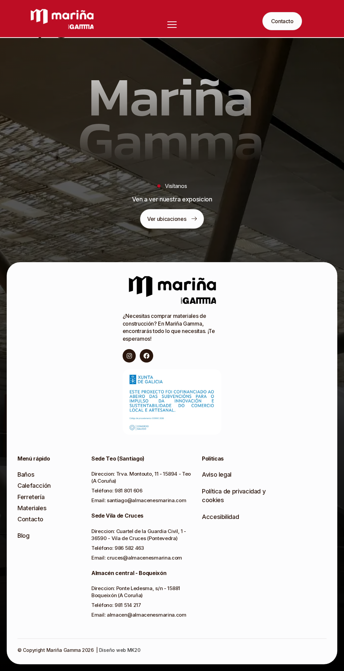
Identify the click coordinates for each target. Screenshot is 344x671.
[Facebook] (146, 356)
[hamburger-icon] (142, 24)
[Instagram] (129, 356)
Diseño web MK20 (119, 650)
